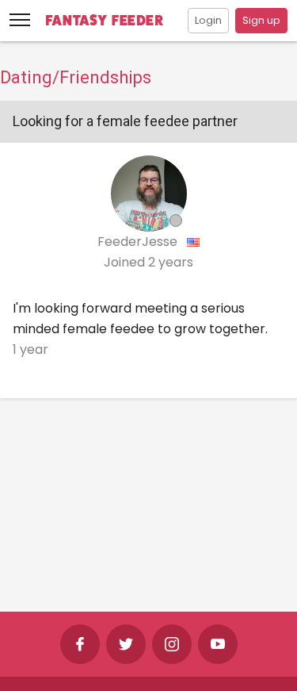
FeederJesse (139, 241)
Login (208, 20)
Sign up (261, 20)
